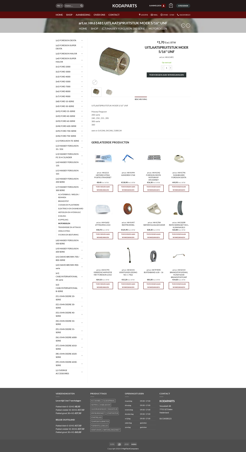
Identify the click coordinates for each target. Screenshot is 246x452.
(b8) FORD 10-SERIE (65, 101)
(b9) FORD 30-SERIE (65, 106)
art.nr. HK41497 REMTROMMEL (128, 223)
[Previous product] (188, 25)
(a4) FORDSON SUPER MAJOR (66, 60)
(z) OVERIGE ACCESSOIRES (62, 372)
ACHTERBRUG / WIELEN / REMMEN (68, 195)
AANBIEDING (83, 14)
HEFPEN (94, 405)
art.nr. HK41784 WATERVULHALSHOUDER (154, 223)
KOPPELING (63, 220)
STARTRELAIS (96, 417)
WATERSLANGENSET (111, 430)
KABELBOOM (105, 405)
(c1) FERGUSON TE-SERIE (67, 141)
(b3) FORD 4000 (63, 76)
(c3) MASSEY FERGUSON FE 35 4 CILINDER (67, 155)
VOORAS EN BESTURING (68, 235)
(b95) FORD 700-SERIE (66, 131)
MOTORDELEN (158, 28)
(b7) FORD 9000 (63, 96)
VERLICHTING (64, 231)
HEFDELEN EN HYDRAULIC (69, 212)
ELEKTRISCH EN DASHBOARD (70, 208)
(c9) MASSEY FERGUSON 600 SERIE (67, 250)
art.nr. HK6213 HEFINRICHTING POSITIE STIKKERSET (102, 175)
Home (83, 28)
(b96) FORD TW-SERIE (66, 136)
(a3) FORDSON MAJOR (66, 53)
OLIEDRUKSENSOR (98, 409)
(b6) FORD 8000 (63, 91)
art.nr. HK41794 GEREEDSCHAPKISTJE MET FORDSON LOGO (103, 272)
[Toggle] (82, 40)
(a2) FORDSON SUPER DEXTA (66, 47)
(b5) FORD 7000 (63, 86)
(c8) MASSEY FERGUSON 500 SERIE (67, 242)
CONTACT (114, 14)
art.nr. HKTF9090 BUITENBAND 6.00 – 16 (153, 271)
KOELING (62, 216)
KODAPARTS (123, 6)
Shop (94, 28)
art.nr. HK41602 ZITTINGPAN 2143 (102, 223)
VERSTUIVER (96, 430)
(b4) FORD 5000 (63, 81)
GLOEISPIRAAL (109, 401)
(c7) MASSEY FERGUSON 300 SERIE (123, 28)
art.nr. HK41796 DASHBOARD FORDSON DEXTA (178, 175)
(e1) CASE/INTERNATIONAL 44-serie (67, 276)
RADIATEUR (112, 409)
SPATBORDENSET (98, 413)
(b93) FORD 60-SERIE (65, 121)
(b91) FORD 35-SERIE (65, 111)
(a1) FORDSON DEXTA (66, 40)
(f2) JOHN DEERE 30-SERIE (65, 306)
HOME (59, 14)
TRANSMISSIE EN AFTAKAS (69, 227)
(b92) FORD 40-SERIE (65, 116)
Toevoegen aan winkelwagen (166, 75)
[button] (164, 6)
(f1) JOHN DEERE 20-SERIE (65, 298)
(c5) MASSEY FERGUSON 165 (67, 172)
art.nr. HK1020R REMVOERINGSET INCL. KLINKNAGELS (179, 224)
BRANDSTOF (63, 201)
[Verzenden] (81, 6)
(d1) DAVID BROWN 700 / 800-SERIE (67, 258)
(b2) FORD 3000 (63, 71)
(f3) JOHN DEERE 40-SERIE (65, 314)
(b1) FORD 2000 (63, 66)
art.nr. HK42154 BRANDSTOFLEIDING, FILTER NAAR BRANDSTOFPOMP (179, 273)
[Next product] (183, 25)
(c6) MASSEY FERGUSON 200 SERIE (67, 180)
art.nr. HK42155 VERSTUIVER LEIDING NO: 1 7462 (128, 272)
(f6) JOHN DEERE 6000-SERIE (66, 339)
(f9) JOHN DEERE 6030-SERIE (66, 363)
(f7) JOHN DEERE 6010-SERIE (66, 347)
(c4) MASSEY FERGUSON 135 (67, 164)
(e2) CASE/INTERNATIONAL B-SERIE (67, 287)
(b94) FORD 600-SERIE (66, 126)
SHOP (69, 14)
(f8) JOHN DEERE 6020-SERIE (66, 355)
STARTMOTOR (112, 413)
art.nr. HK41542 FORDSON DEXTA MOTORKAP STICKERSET (153, 176)
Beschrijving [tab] (141, 99)
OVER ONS (99, 14)
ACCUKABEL (96, 401)
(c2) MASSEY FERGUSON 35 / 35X (67, 147)
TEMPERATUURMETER (100, 421)
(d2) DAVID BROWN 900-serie (67, 266)
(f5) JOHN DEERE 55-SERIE (65, 331)
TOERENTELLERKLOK (99, 426)
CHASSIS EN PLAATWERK (68, 205)
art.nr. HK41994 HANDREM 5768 (128, 174)
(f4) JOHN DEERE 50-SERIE (65, 322)
